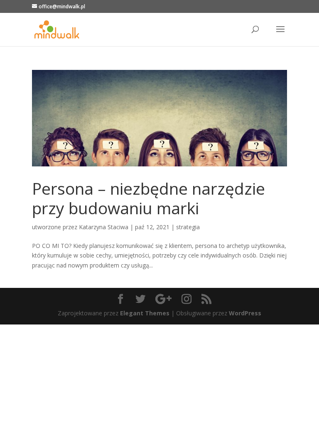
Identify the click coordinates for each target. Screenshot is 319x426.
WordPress (245, 313)
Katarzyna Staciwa (103, 227)
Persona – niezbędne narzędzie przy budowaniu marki (148, 198)
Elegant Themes (144, 313)
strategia (188, 227)
